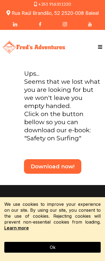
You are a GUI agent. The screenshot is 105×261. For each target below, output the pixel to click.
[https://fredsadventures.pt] (34, 47)
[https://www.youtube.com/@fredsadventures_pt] (90, 24)
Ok (52, 247)
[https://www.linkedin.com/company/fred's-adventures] (15, 24)
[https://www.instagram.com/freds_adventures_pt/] (65, 24)
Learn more (16, 228)
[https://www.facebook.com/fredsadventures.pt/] (40, 24)
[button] (100, 47)
